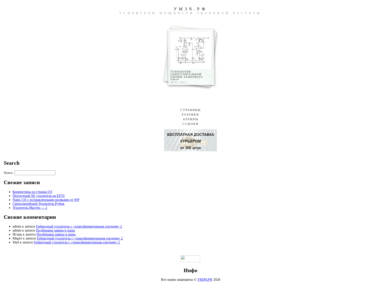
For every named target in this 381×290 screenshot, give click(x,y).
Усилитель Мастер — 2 (30, 208)
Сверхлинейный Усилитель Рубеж (38, 204)
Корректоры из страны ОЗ (32, 192)
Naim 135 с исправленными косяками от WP (46, 200)
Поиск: (9, 172)
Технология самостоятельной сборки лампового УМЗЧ (186, 75)
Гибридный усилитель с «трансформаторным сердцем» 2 (79, 226)
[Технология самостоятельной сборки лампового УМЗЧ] (190, 68)
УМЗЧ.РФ (190, 9)
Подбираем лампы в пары (55, 230)
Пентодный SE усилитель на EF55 (39, 196)
